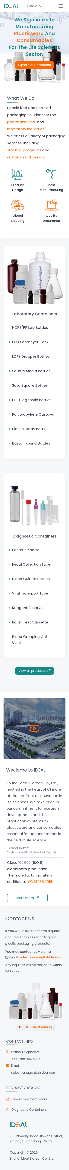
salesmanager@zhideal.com (33, 1072)
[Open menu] (60, 6)
